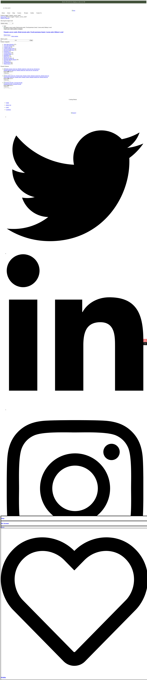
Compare (20, 29)
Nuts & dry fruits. (8, 58)
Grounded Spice (8, 54)
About (8, 13)
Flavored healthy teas (9, 50)
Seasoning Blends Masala (10, 59)
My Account (5, 523)
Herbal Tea (6, 56)
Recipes (26, 13)
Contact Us (39, 13)
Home (3, 13)
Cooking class (7, 47)
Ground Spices (7, 52)
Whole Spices (7, 35)
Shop (13, 13)
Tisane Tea (6, 61)
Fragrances (6, 51)
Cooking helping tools (9, 48)
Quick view (6, 29)
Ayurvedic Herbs (8, 45)
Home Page (3, 16)
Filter (31, 40)
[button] (19, 13)
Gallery (32, 13)
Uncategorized (7, 62)
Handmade (6, 55)
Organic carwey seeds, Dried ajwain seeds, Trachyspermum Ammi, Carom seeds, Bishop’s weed (33, 32)
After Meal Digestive (9, 44)
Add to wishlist (13, 29)
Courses (19, 13)
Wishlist (3, 677)
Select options (14, 36)
